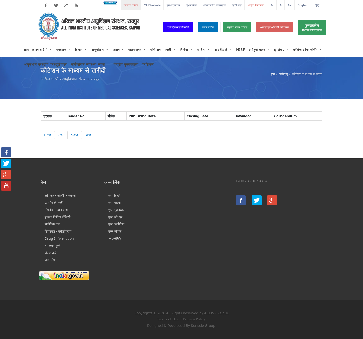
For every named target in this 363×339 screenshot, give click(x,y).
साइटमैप (50, 260)
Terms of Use (168, 319)
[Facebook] (46, 5)
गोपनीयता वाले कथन (57, 209)
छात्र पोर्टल (208, 27)
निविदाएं (283, 74)
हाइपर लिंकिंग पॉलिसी (57, 217)
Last (87, 135)
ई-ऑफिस (191, 5)
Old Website (152, 5)
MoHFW (114, 238)
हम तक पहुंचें (52, 245)
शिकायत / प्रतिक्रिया (58, 231)
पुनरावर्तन (312, 27)
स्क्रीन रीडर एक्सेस (237, 27)
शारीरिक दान (52, 224)
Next (74, 135)
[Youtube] (76, 5)
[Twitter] (56, 5)
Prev (60, 135)
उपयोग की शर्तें (53, 202)
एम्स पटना (114, 202)
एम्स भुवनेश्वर (116, 209)
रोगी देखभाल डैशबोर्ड (178, 27)
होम (273, 74)
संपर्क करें (50, 252)
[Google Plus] (66, 5)
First (47, 135)
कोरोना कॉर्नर (131, 5)
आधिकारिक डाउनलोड (214, 5)
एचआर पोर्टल (173, 5)
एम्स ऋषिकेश (116, 224)
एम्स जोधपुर (115, 217)
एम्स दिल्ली (114, 195)
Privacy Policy (194, 319)
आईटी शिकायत (256, 5)
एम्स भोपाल (114, 231)
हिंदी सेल (237, 5)
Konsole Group (203, 325)
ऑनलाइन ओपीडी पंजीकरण (274, 27)
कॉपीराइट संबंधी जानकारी (60, 195)
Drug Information (59, 238)
